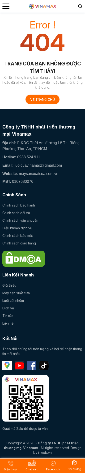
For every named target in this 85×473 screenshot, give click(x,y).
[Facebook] (31, 365)
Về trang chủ (42, 99)
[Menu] (5, 6)
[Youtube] (19, 365)
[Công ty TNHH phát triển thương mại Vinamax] (23, 258)
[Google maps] (7, 365)
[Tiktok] (44, 365)
